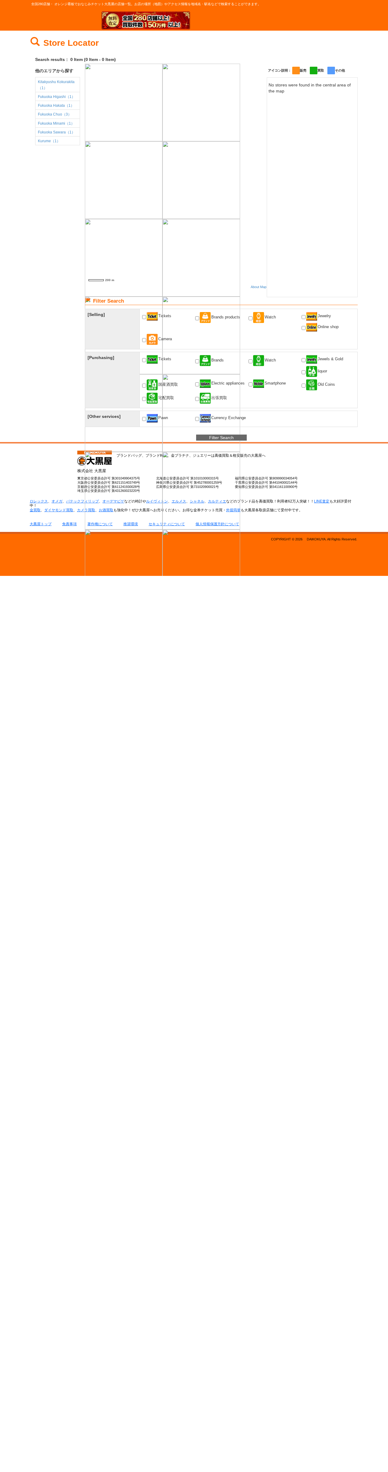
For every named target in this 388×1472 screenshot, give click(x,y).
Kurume (49, 141)
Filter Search (221, 437)
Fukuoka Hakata (56, 105)
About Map (258, 287)
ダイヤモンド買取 (58, 510)
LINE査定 (321, 501)
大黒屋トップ (41, 524)
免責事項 (69, 524)
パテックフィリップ (82, 501)
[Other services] (104, 416)
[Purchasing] (101, 357)
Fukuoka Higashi (56, 97)
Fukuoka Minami (56, 123)
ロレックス (39, 501)
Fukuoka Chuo (55, 114)
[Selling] (96, 314)
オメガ (57, 501)
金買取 (35, 510)
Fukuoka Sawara (56, 132)
